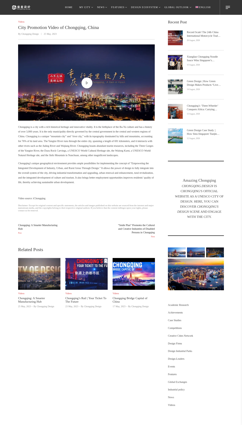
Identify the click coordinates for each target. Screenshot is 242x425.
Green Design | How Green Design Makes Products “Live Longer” (202, 83)
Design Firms (175, 343)
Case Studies (174, 320)
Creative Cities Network (180, 335)
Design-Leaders (176, 358)
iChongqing (39, 198)
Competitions (175, 328)
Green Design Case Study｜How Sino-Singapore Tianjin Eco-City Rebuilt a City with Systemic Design (202, 132)
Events (171, 366)
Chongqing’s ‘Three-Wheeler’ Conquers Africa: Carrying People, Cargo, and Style (202, 107)
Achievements (175, 312)
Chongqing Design (30, 34)
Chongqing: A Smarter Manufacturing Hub (31, 299)
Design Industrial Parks (180, 351)
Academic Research (178, 305)
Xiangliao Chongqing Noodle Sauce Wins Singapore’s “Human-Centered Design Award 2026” (202, 58)
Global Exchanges (177, 382)
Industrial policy (176, 389)
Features (172, 374)
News (171, 397)
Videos (171, 405)
